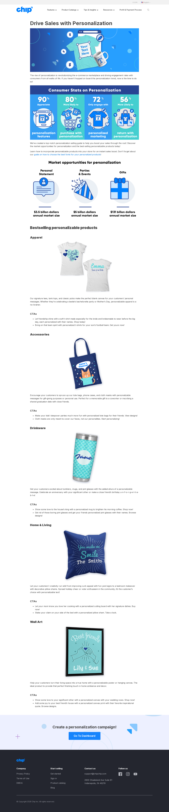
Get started (55, 773)
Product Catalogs (69, 10)
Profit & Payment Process (131, 10)
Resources (107, 10)
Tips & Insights (90, 10)
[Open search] (148, 10)
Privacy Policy (23, 773)
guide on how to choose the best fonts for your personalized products (67, 154)
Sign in (53, 778)
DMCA (19, 783)
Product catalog (57, 783)
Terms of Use (22, 778)
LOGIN (135, 2)
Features (51, 10)
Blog (52, 787)
